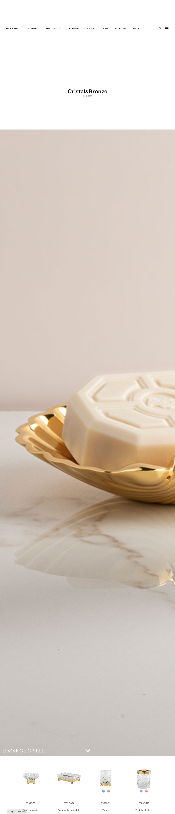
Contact (137, 28)
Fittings (32, 28)
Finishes (91, 28)
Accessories (13, 28)
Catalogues (74, 28)
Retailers (120, 28)
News (106, 28)
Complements (52, 28)
